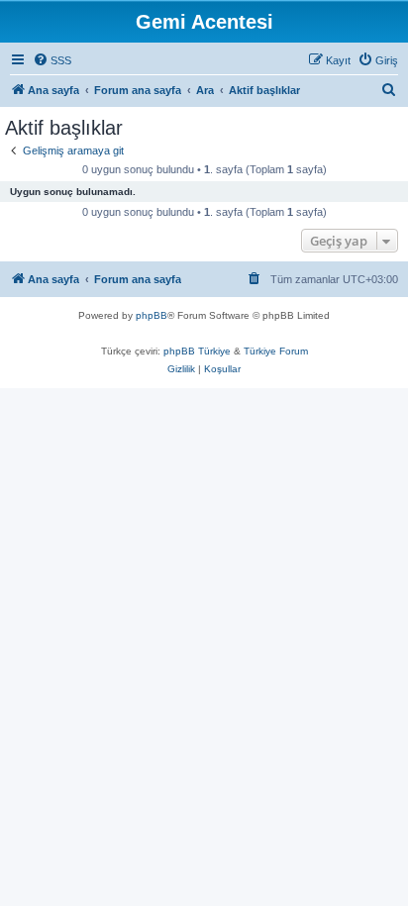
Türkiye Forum (276, 351)
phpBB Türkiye (197, 351)
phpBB (151, 315)
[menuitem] (52, 60)
